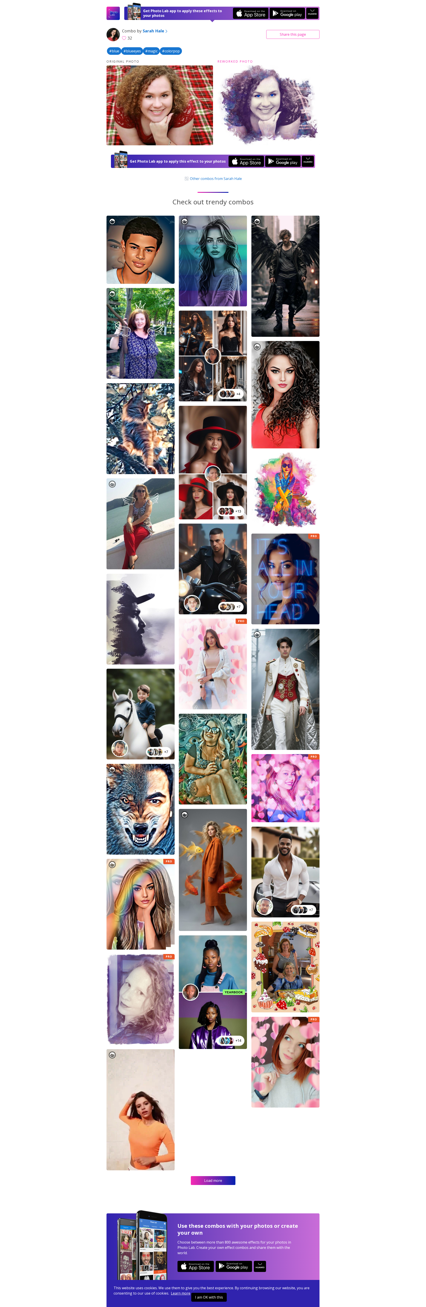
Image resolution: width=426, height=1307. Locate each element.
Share (293, 34)
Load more (213, 1180)
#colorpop (171, 51)
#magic (151, 51)
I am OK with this (209, 1297)
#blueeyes (132, 51)
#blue (114, 51)
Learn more (180, 1293)
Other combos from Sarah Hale (215, 178)
